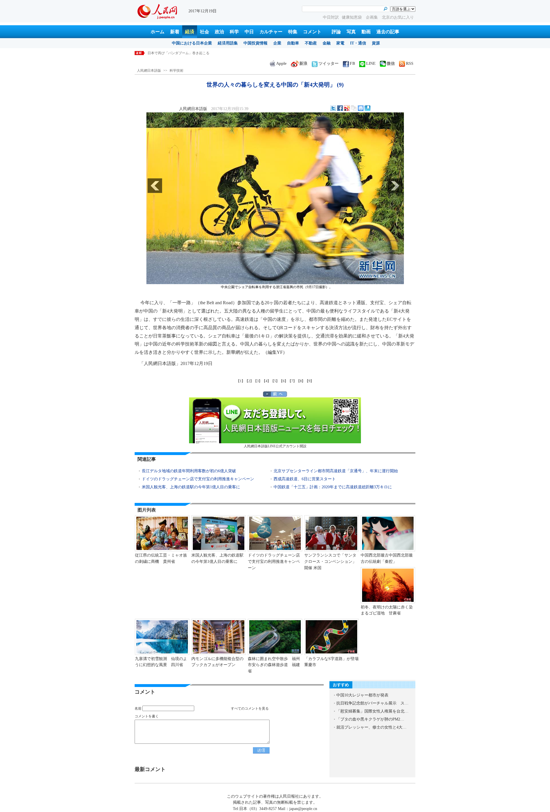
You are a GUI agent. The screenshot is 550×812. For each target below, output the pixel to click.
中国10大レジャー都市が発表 (362, 695)
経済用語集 (228, 43)
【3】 (258, 381)
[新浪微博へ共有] (347, 108)
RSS (409, 63)
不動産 (311, 43)
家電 (340, 43)
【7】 (292, 381)
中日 (249, 31)
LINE (371, 63)
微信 (391, 63)
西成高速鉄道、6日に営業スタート (305, 479)
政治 (219, 31)
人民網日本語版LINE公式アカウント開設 (275, 446)
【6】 (283, 381)
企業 (277, 43)
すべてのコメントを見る (250, 708)
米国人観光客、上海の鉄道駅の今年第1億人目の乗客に (191, 487)
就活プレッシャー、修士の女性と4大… (371, 727)
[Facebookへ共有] (340, 108)
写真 (351, 31)
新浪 (303, 63)
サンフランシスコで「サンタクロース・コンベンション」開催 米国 (330, 561)
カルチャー (271, 31)
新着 (174, 31)
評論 (336, 31)
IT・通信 (358, 43)
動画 (366, 31)
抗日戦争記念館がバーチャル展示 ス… (372, 703)
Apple (281, 63)
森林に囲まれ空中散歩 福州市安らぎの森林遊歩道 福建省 (274, 665)
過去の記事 (387, 31)
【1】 (240, 381)
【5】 (275, 381)
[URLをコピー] (354, 108)
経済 (189, 31)
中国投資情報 (255, 43)
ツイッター (329, 63)
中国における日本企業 (192, 43)
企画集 (372, 17)
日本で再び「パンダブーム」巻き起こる (178, 53)
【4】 (266, 381)
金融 (327, 43)
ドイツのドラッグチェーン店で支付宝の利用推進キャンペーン (198, 479)
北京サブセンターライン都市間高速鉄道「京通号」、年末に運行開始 (336, 471)
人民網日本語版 (149, 71)
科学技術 (176, 71)
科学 (234, 31)
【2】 (249, 381)
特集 (292, 31)
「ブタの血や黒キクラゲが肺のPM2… (370, 719)
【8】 (300, 381)
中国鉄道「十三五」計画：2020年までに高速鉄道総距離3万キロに (333, 487)
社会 (204, 31)
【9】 (309, 381)
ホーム (157, 31)
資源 (376, 43)
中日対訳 (331, 17)
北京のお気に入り (398, 17)
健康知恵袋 (352, 17)
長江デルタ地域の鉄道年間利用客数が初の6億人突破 (191, 471)
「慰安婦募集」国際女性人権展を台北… (372, 711)
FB (352, 63)
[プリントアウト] (361, 108)
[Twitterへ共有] (333, 108)
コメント (312, 31)
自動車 (293, 43)
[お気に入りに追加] (367, 108)
